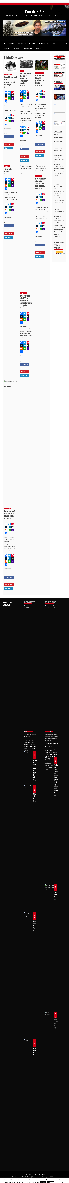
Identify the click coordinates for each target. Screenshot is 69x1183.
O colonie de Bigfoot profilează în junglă (39, 79)
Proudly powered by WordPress (21, 1177)
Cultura (54, 43)
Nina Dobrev (34, 923)
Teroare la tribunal (8, 170)
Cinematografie (29, 602)
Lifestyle (6, 48)
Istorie (11, 43)
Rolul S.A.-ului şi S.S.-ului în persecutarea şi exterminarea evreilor (26, 78)
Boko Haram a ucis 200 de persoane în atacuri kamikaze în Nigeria (26, 300)
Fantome (7, 166)
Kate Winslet (34, 1050)
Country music (49, 731)
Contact (38, 48)
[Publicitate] (59, 90)
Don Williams (56, 1021)
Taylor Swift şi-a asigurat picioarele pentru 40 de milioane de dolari (56, 777)
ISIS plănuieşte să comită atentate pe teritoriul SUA (40, 182)
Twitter (9, 140)
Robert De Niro (34, 796)
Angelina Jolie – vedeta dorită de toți (35, 768)
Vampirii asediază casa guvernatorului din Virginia (10, 81)
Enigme (31, 43)
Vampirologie (8, 74)
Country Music (50, 602)
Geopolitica (21, 43)
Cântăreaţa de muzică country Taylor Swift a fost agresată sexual (51, 736)
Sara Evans (56, 893)
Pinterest (9, 144)
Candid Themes (52, 1177)
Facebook (9, 137)
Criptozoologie (39, 73)
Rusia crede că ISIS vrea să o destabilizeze (9, 513)
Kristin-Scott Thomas (30, 734)
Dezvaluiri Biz (34, 11)
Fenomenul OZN (43, 43)
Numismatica (28, 48)
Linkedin (9, 148)
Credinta (16, 48)
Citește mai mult (7, 128)
